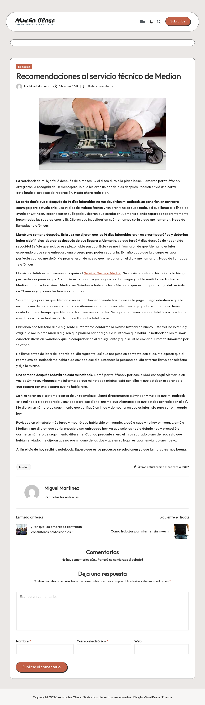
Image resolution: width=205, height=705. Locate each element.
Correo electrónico (92, 641)
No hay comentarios (101, 86)
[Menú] (142, 21)
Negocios (24, 67)
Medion (23, 467)
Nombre (23, 641)
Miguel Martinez (61, 488)
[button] (177, 21)
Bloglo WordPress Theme (152, 697)
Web (138, 641)
